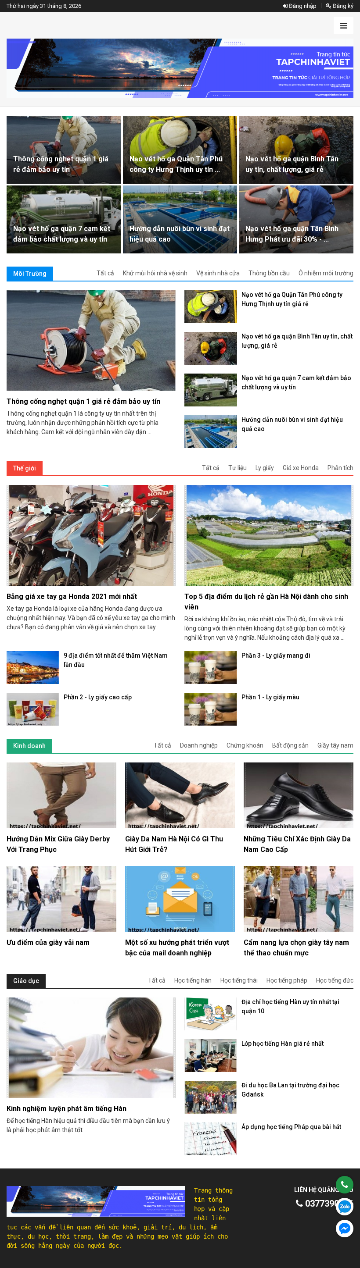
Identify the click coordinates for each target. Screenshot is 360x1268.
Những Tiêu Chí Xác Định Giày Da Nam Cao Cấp (297, 844)
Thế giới (24, 468)
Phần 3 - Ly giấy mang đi (275, 655)
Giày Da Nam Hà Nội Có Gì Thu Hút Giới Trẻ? (174, 844)
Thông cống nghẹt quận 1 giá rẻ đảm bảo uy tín (60, 164)
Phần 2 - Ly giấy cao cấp (98, 697)
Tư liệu (237, 467)
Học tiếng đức (334, 980)
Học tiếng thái (239, 980)
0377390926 (328, 1203)
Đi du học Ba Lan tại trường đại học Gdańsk (290, 1090)
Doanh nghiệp (199, 745)
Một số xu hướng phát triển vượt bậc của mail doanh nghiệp (177, 947)
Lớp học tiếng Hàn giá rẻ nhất (282, 1043)
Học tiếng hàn (193, 980)
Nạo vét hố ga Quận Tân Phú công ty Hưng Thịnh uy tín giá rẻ (291, 299)
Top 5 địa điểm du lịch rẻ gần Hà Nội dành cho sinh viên (266, 601)
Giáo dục (26, 980)
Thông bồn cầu (269, 273)
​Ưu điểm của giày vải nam (48, 942)
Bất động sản (290, 745)
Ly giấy (265, 467)
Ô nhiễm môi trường (326, 273)
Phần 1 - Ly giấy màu (270, 697)
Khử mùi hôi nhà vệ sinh (155, 273)
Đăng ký (342, 6)
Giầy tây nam (335, 745)
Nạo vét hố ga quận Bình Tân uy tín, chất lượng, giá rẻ (291, 164)
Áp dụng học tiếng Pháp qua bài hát (291, 1126)
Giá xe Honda (301, 467)
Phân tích (340, 467)
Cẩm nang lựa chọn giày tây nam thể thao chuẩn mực (296, 947)
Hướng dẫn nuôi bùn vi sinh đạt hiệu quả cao (180, 233)
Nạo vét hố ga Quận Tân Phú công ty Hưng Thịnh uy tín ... (176, 164)
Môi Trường (30, 273)
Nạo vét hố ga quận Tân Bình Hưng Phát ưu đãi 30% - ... (291, 233)
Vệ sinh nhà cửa (218, 273)
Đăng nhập (302, 6)
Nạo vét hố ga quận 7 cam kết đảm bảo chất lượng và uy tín (61, 233)
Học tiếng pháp (286, 980)
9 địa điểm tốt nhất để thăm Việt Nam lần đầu (116, 660)
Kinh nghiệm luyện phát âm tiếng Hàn (66, 1108)
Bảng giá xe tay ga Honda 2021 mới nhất (72, 596)
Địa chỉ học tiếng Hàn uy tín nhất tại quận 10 (290, 1006)
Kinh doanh (29, 745)
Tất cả (105, 273)
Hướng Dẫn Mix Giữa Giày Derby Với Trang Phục (58, 844)
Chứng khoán (245, 745)
